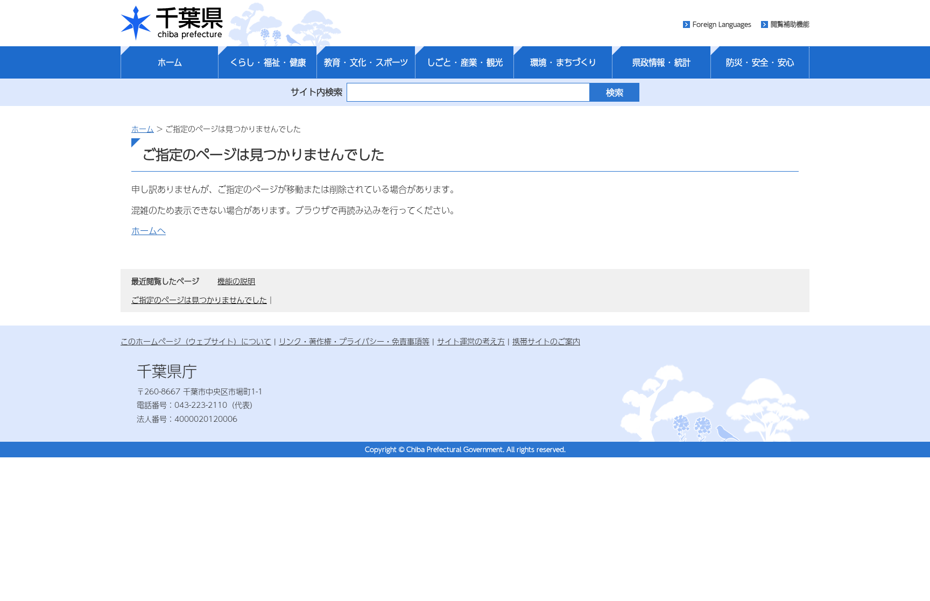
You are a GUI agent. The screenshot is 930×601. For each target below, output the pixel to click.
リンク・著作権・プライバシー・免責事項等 (354, 341)
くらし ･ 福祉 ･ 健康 (268, 62)
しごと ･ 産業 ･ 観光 (465, 62)
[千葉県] (172, 23)
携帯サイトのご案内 (546, 341)
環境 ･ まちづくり (563, 62)
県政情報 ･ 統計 (661, 62)
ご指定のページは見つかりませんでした (199, 300)
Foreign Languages (722, 24)
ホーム (170, 62)
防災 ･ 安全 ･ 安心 (760, 62)
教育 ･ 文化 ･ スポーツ (366, 62)
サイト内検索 (316, 91)
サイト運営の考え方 (471, 341)
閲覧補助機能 (790, 24)
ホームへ (148, 230)
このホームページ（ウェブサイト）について (196, 341)
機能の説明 (236, 281)
